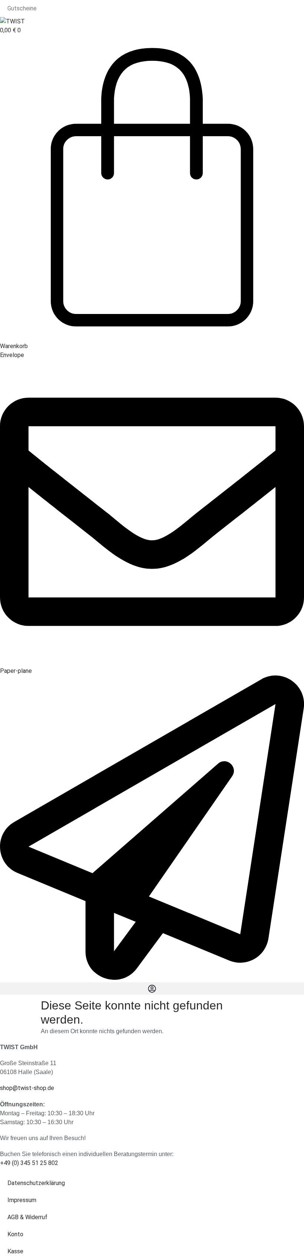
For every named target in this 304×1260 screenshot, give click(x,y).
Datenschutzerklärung (36, 1183)
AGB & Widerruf (27, 1217)
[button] (152, 988)
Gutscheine (22, 8)
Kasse (15, 1251)
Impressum (21, 1200)
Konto (15, 1234)
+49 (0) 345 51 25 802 (29, 1162)
